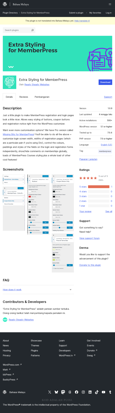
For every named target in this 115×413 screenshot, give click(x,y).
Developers (65, 350)
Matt (7, 369)
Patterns (35, 355)
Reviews (23, 96)
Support (108, 96)
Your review (85, 211)
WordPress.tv (67, 355)
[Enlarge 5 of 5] (70, 237)
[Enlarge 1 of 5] (21, 178)
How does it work (12, 289)
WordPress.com (12, 364)
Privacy (7, 355)
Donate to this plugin (90, 265)
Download (105, 82)
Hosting (7, 350)
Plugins (34, 350)
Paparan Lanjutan (88, 159)
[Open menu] (110, 4)
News (6, 345)
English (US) (106, 144)
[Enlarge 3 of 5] (45, 178)
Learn (62, 340)
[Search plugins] (32, 30)
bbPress (8, 374)
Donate (92, 350)
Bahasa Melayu (17, 392)
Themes (35, 345)
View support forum (89, 238)
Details (9, 96)
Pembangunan (42, 96)
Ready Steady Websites (36, 84)
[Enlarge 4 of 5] (70, 178)
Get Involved (93, 340)
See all (108, 211)
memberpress (105, 151)
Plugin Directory (10, 13)
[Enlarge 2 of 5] (21, 190)
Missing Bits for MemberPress (18, 134)
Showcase (36, 340)
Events (90, 345)
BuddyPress (10, 379)
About (6, 340)
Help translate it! (82, 21)
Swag (91, 355)
